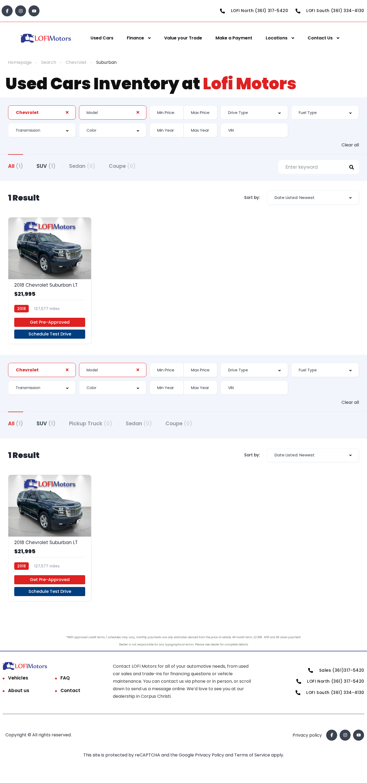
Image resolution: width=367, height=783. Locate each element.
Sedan (82, 166)
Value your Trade (183, 38)
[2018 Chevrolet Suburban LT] (49, 280)
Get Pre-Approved (50, 322)
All (15, 166)
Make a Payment (233, 38)
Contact (70, 690)
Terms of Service (252, 755)
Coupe (122, 166)
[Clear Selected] (67, 112)
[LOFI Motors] (46, 38)
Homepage (20, 62)
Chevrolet (76, 62)
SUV (46, 166)
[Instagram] (20, 10)
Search (48, 62)
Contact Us (320, 38)
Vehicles (18, 678)
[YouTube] (33, 10)
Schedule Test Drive (49, 334)
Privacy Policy (210, 755)
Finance (135, 38)
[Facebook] (7, 10)
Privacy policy (307, 735)
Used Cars (102, 38)
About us (18, 690)
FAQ (65, 678)
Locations (276, 38)
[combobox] (42, 112)
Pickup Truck (90, 423)
